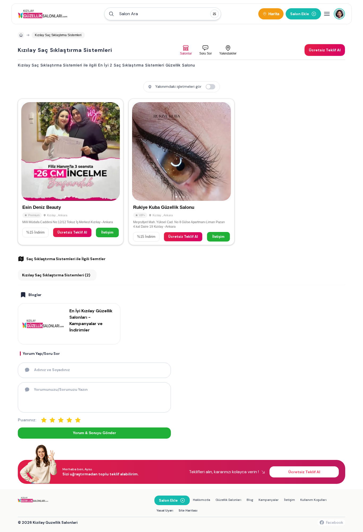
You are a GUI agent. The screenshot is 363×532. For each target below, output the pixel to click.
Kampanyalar (269, 500)
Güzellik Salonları (228, 500)
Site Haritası (188, 510)
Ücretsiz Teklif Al (72, 232)
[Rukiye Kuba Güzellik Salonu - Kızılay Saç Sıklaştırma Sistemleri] (181, 172)
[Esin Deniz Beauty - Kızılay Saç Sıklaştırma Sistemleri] (70, 172)
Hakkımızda (201, 500)
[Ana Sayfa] (43, 13)
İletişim (107, 232)
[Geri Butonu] (113, 151)
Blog (250, 500)
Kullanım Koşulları (313, 500)
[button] (162, 13)
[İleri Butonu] (27, 151)
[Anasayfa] (21, 35)
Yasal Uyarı (165, 510)
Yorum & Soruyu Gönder (94, 433)
